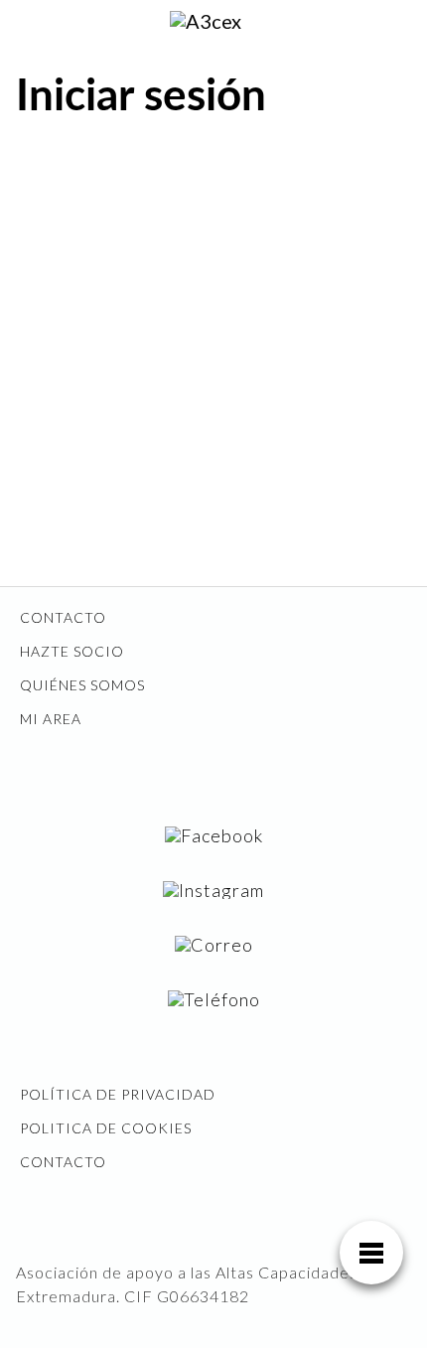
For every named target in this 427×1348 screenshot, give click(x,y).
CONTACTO (63, 617)
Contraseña (61, 285)
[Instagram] (213, 889)
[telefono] (214, 998)
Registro (316, 429)
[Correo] (214, 944)
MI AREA (50, 718)
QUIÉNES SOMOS (82, 684)
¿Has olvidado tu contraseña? (213, 489)
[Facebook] (214, 835)
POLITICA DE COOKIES (106, 1128)
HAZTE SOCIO (72, 651)
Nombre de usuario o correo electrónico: (159, 196)
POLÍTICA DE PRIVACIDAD (117, 1094)
